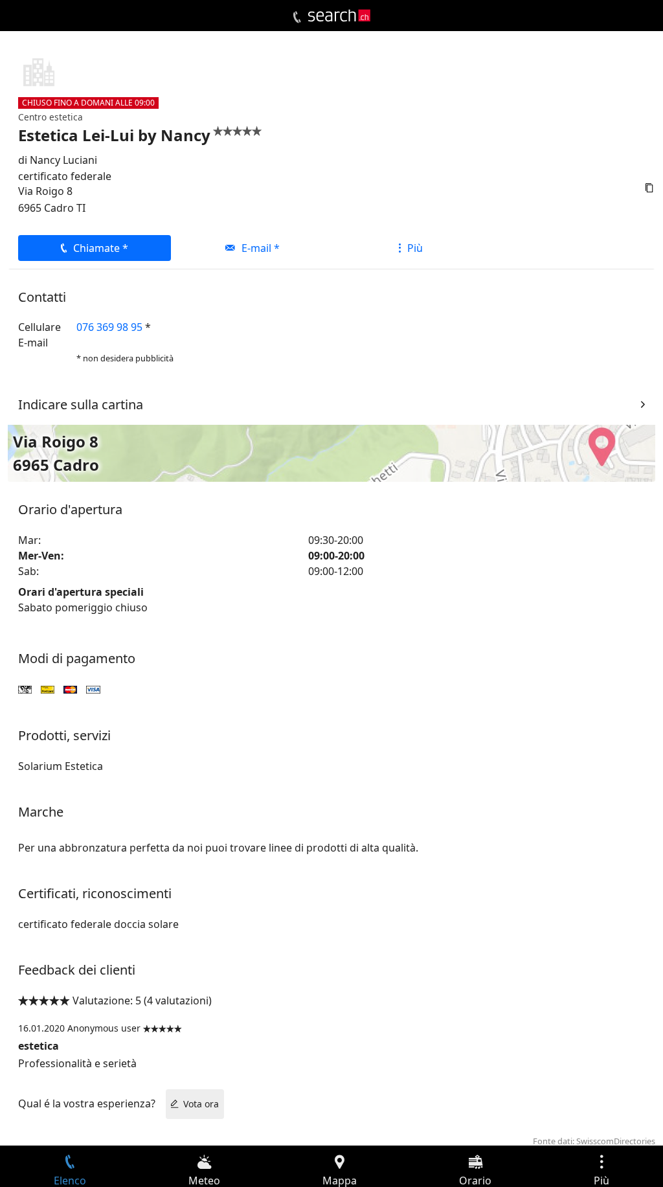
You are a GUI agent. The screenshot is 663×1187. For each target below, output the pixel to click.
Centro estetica (50, 117)
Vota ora (201, 1104)
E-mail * (261, 248)
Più (415, 248)
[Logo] (339, 15)
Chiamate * (100, 248)
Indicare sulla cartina (80, 404)
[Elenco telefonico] (296, 17)
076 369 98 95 (109, 327)
